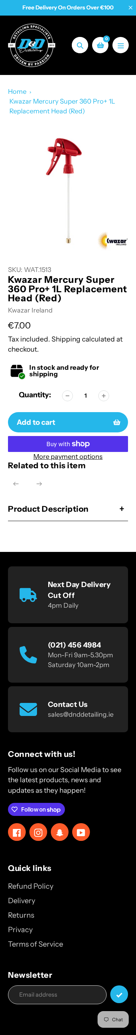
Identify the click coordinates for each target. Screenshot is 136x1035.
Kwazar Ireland (30, 310)
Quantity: (35, 394)
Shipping (66, 339)
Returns (21, 915)
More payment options (68, 457)
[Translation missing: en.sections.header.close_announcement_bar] (130, 7)
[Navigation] (120, 45)
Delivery (21, 900)
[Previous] (16, 484)
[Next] (39, 484)
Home (17, 92)
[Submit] (119, 994)
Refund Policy (30, 886)
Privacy (20, 929)
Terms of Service (35, 944)
